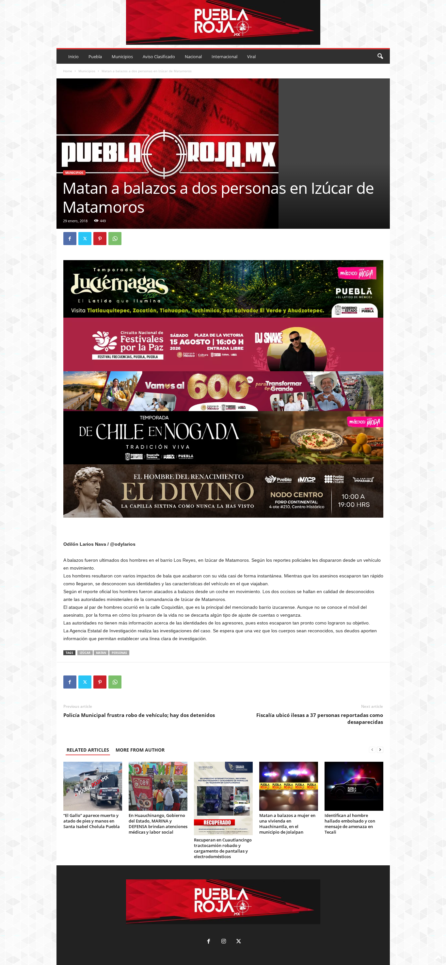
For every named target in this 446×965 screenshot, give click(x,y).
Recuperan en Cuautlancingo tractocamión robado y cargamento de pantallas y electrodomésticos (223, 848)
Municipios (122, 56)
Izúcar (85, 653)
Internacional (224, 56)
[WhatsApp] (114, 238)
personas (119, 653)
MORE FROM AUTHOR (140, 750)
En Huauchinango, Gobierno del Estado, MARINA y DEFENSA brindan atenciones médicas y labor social (158, 823)
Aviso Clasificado (159, 56)
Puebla (95, 56)
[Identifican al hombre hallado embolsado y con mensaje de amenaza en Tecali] (354, 786)
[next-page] (380, 749)
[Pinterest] (99, 238)
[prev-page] (372, 749)
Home (67, 71)
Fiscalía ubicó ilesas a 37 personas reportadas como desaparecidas (319, 718)
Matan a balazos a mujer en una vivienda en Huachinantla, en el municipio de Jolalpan (287, 823)
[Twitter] (84, 238)
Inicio (73, 56)
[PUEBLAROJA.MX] (223, 22)
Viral (251, 56)
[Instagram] (223, 942)
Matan (101, 653)
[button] (380, 56)
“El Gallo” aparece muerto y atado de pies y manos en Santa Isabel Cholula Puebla (91, 820)
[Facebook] (69, 238)
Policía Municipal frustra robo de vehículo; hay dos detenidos (139, 715)
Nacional (193, 56)
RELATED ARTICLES (88, 750)
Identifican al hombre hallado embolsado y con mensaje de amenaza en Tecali (350, 823)
